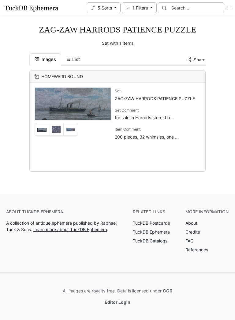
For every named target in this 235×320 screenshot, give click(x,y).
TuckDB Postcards (151, 223)
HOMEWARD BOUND (62, 76)
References (196, 249)
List (76, 59)
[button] (104, 7)
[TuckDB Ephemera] (31, 8)
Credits (192, 231)
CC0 (168, 290)
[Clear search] (220, 8)
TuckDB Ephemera (151, 231)
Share (199, 59)
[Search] (164, 8)
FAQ (189, 240)
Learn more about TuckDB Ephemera (70, 229)
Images (48, 59)
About (191, 223)
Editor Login (117, 302)
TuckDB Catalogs (150, 240)
